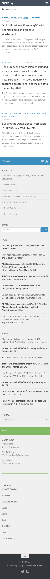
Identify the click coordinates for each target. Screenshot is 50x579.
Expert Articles (9, 18)
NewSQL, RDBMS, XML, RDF (15, 202)
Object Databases (11, 214)
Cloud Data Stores (11, 184)
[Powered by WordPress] (16, 566)
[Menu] (47, 3)
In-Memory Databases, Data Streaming (20, 196)
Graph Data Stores (11, 190)
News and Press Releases (28, 18)
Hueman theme (37, 566)
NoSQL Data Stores (11, 208)
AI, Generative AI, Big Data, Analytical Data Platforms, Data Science (24, 177)
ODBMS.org (7, 3)
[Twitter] (42, 161)
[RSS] (46, 161)
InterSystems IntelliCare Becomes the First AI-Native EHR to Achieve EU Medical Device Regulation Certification (23, 319)
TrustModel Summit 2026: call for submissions (23, 357)
